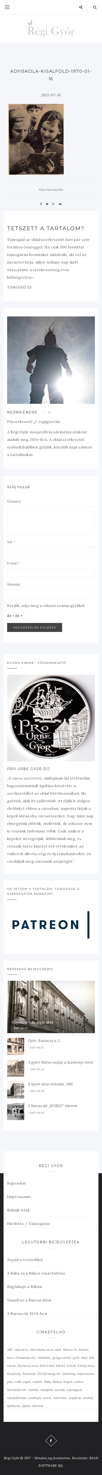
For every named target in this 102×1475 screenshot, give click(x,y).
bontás (83, 1350)
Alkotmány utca (41, 1350)
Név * (11, 542)
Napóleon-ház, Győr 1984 (32, 1022)
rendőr (37, 1382)
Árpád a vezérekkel (24, 1259)
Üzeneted (13, 501)
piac (10, 1382)
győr (76, 1358)
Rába (47, 1382)
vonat (47, 1398)
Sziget (67, 1382)
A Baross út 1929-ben (27, 1313)
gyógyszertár (61, 1358)
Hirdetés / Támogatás (28, 1223)
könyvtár (29, 1374)
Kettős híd (47, 1366)
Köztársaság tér (49, 1374)
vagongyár (74, 1390)
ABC (10, 1350)
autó (58, 1350)
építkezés (13, 1406)
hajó (84, 1358)
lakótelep (68, 1374)
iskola (11, 1366)
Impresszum (19, 1196)
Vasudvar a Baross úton (29, 1300)
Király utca (86, 1366)
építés (26, 1406)
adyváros (21, 1350)
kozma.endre (22, 412)
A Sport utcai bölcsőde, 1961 (50, 1084)
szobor (78, 1382)
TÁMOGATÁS (19, 287)
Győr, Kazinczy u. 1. (44, 1040)
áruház (88, 1398)
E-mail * (13, 563)
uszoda (60, 1390)
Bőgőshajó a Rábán (24, 1286)
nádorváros (85, 1374)
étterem (37, 1406)
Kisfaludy (14, 1374)
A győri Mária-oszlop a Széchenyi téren (60, 1062)
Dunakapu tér (25, 1358)
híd (91, 1358)
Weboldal (13, 585)
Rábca (57, 1382)
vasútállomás (17, 1398)
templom (47, 1390)
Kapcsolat (16, 1183)
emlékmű (44, 1358)
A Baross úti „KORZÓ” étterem (52, 1106)
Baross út (70, 1350)
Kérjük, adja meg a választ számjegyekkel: (46, 605)
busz (10, 1358)
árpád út (75, 1398)
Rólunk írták (18, 1210)
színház (33, 1390)
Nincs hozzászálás (51, 189)
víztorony (60, 1398)
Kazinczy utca (28, 1366)
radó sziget (23, 1382)
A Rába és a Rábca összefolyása (36, 1273)
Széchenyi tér (16, 1390)
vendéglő (34, 1398)
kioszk (71, 1366)
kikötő (60, 1366)
